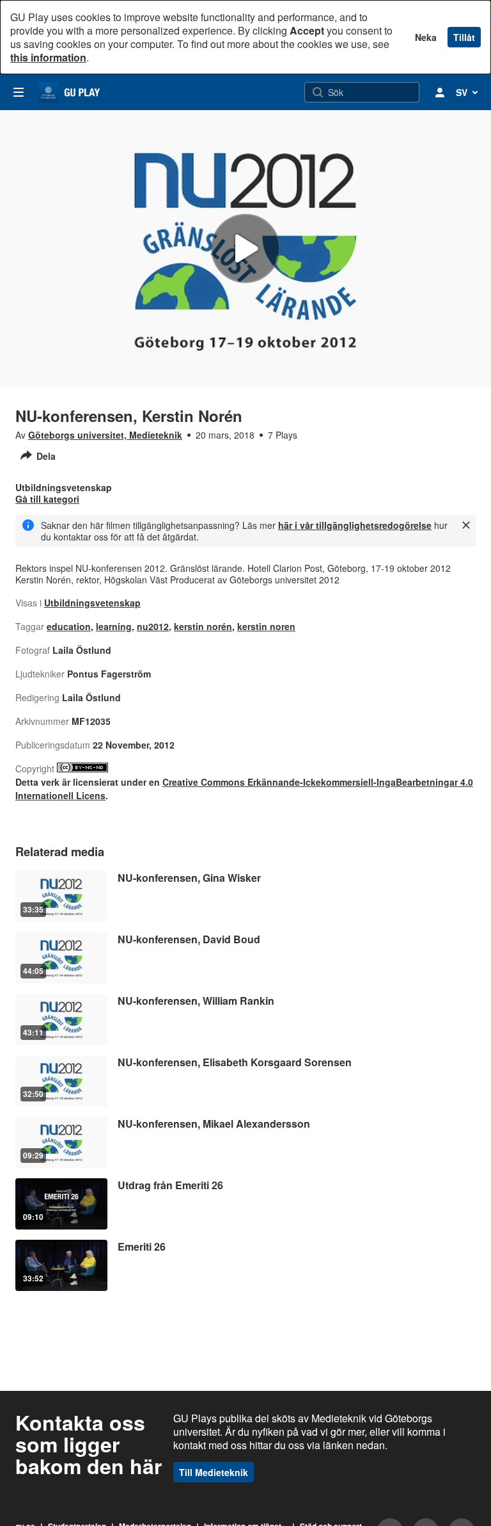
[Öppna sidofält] (18, 92)
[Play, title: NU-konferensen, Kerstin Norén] (245, 248)
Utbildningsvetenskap (92, 602)
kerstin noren (266, 626)
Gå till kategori (47, 498)
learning (114, 626)
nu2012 (153, 626)
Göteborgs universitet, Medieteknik (105, 435)
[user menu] (440, 92)
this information (48, 57)
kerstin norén (203, 626)
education (69, 626)
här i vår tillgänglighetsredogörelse (355, 525)
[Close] (466, 525)
